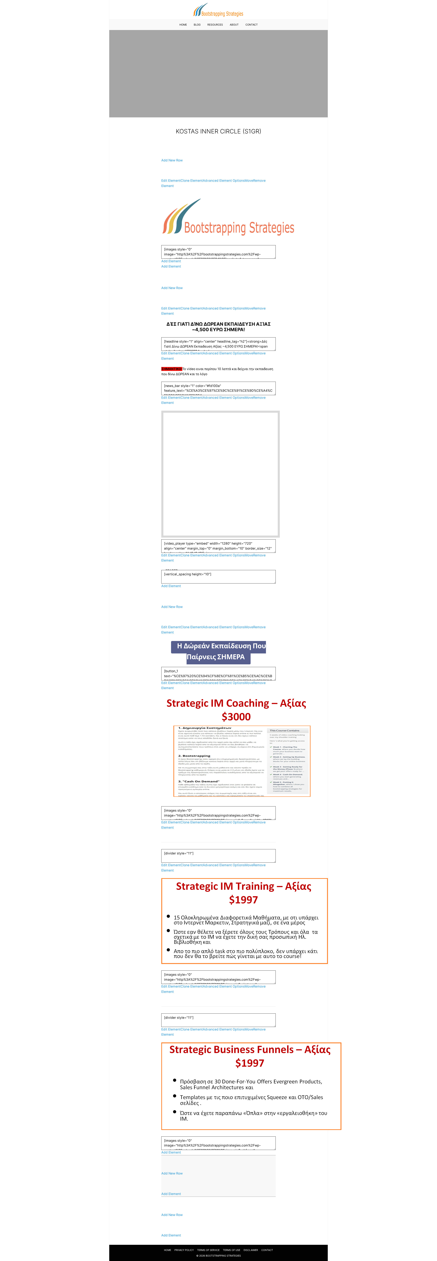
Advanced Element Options (224, 181)
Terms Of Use (231, 1250)
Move (249, 181)
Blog (197, 24)
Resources (215, 24)
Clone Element (192, 181)
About (234, 24)
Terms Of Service (208, 1250)
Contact (251, 24)
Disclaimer (251, 1250)
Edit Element (171, 181)
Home (183, 24)
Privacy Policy (184, 1250)
